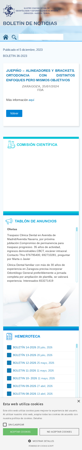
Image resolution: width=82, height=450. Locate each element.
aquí (31, 99)
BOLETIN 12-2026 (33, 362)
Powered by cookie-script (41, 446)
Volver (14, 113)
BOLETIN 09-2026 (32, 386)
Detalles (37, 418)
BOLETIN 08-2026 (32, 393)
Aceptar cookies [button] (20, 431)
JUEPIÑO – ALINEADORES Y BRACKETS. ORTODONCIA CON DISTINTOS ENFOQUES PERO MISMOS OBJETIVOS (40, 75)
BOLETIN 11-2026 (33, 370)
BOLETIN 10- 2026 (33, 378)
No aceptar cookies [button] (59, 431)
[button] (41, 441)
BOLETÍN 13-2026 (32, 355)
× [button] (78, 401)
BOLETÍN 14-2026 (32, 347)
